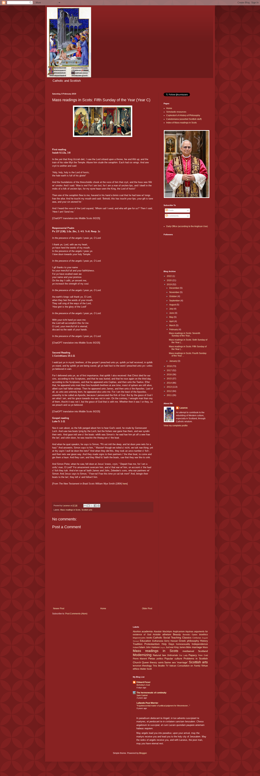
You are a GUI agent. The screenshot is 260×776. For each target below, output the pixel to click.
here (125, 483)
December (174, 288)
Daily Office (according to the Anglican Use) (187, 226)
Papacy (193, 655)
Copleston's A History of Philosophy (183, 115)
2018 (169, 366)
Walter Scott (146, 669)
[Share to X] (92, 505)
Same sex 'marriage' (176, 662)
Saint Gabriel (142, 695)
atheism (166, 634)
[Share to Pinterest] (98, 505)
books (149, 638)
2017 (169, 370)
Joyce (162, 647)
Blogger (143, 753)
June (172, 313)
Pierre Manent (140, 658)
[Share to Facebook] (95, 505)
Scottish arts (87, 510)
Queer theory (149, 662)
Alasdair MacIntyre (163, 631)
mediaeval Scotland (195, 651)
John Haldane (153, 647)
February (173, 329)
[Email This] (85, 505)
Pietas (151, 658)
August (173, 304)
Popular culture (173, 658)
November (174, 292)
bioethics (203, 634)
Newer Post (58, 608)
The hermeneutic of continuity (151, 692)
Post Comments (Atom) (76, 613)
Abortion (137, 631)
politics (160, 658)
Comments (173, 216)
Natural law (159, 655)
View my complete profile (176, 425)
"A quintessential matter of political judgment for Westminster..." (163, 706)
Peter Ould (203, 655)
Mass (205, 647)
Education (145, 640)
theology (147, 665)
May (171, 317)
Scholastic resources (176, 112)
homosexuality (183, 644)
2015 (169, 378)
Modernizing (142, 655)
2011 (169, 395)
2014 (169, 383)
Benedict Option (190, 634)
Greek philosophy (189, 640)
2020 (169, 280)
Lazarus (184, 408)
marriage (197, 647)
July (171, 309)
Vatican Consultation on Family (184, 666)
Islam (142, 647)
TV (167, 666)
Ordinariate (172, 655)
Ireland (136, 647)
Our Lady (183, 655)
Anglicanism (179, 631)
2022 (169, 276)
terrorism (137, 666)
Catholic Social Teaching (167, 637)
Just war (170, 647)
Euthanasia (157, 641)
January (173, 361)
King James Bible (182, 647)
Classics (186, 637)
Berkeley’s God (143, 685)
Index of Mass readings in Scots (181, 122)
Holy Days (168, 644)
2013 (169, 387)
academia (147, 631)
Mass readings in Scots (70, 510)
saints (161, 662)
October (173, 296)
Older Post (147, 608)
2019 (169, 284)
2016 (169, 374)
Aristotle (157, 634)
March (172, 325)
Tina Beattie (159, 666)
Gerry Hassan (171, 641)
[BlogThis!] (88, 505)
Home (103, 608)
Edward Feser (144, 682)
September (174, 300)
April (171, 321)
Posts (171, 210)
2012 (169, 391)
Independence (200, 644)
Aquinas (189, 631)
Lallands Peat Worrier (147, 703)
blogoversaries (139, 638)
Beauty (177, 634)
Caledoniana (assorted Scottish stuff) (184, 119)
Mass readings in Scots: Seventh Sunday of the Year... (184, 334)
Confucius (196, 638)
